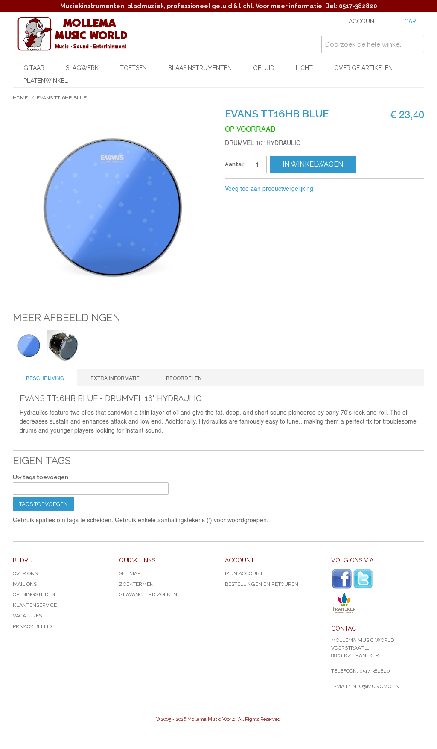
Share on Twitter (365, 188)
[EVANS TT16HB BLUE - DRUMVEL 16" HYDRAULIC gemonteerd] (63, 345)
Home (20, 98)
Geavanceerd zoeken (148, 594)
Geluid (263, 67)
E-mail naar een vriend (331, 188)
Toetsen (133, 67)
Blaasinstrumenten (200, 67)
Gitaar (33, 67)
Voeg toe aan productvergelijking (269, 188)
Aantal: (235, 164)
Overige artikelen (363, 67)
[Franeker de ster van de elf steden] (377, 602)
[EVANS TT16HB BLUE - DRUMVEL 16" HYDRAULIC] (28, 345)
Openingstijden (34, 594)
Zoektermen (136, 584)
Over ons (25, 573)
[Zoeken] (415, 44)
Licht (304, 67)
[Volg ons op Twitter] (363, 578)
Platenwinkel (45, 80)
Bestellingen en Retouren (261, 584)
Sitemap (129, 573)
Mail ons (25, 584)
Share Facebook (348, 188)
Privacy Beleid (32, 626)
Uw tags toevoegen (40, 477)
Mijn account (244, 573)
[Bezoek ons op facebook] (342, 579)
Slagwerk (82, 67)
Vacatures (27, 616)
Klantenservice (35, 605)
